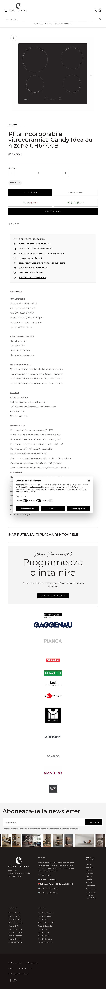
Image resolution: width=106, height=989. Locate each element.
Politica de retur (32, 963)
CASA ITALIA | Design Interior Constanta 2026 (19, 874)
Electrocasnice (91, 889)
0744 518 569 (45, 875)
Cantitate (12, 168)
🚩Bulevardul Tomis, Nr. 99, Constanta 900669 (55, 884)
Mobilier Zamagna (45, 939)
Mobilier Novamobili (45, 923)
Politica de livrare (14, 963)
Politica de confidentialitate (18, 974)
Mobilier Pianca (14, 916)
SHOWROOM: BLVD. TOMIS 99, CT (33, 268)
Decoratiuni (90, 886)
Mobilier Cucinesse (15, 932)
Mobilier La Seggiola (45, 913)
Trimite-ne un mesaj (48, 880)
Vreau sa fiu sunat (53, 211)
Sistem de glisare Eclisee (91, 896)
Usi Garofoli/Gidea (15, 942)
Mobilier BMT (13, 926)
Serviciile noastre (89, 868)
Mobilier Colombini (15, 923)
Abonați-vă (94, 822)
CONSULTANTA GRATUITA (63, 23)
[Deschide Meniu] (6, 11)
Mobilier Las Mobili (45, 916)
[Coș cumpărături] (100, 11)
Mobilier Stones (43, 932)
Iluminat (89, 882)
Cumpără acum (30, 192)
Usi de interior (91, 892)
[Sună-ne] (95, 11)
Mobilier (89, 879)
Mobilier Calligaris (15, 929)
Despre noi (90, 864)
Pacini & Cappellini (45, 926)
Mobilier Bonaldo (14, 919)
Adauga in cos (75, 192)
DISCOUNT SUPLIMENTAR (42, 23)
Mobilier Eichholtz (15, 936)
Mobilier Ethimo (14, 939)
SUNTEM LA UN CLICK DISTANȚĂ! (32, 277)
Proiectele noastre (89, 874)
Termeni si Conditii (25, 968)
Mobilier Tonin (43, 936)
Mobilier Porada (44, 929)
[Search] (100, 19)
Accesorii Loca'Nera (45, 942)
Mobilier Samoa (14, 913)
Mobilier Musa (43, 919)
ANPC (10, 968)
